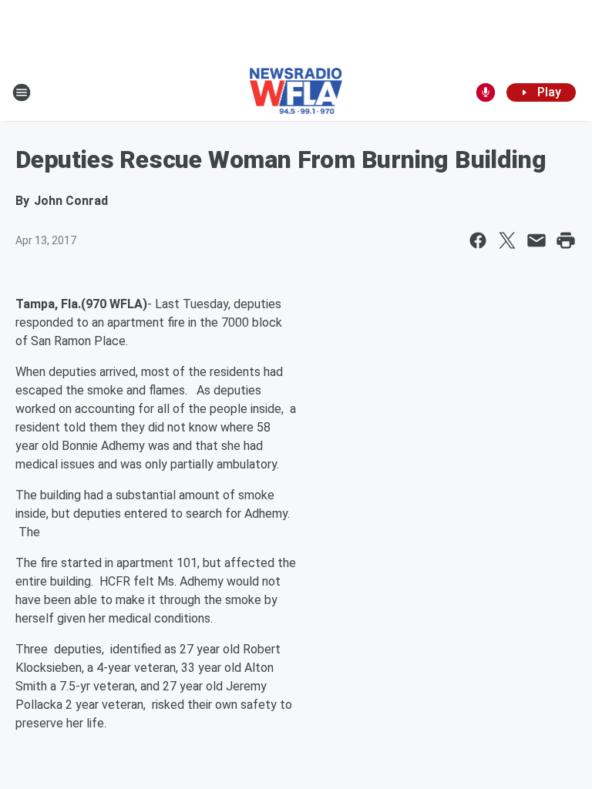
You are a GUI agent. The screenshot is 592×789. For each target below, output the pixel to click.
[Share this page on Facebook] (478, 240)
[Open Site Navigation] (21, 92)
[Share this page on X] (507, 240)
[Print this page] (566, 240)
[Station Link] (296, 92)
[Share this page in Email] (536, 240)
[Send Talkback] (485, 92)
